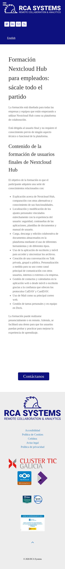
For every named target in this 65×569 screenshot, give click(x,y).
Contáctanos (33, 376)
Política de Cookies (32, 434)
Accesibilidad (32, 430)
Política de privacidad (32, 446)
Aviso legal (32, 442)
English (11, 37)
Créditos (32, 438)
